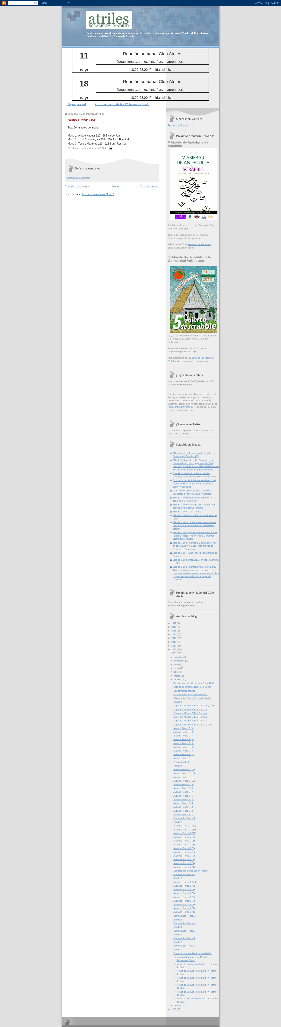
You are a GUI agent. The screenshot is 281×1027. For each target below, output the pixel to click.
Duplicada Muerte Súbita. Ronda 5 (190, 709)
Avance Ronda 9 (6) (183, 739)
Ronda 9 (177, 702)
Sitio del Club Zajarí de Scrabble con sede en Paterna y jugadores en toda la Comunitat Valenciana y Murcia (195, 535)
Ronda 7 (177, 822)
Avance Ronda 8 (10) (184, 781)
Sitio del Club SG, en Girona (187, 511)
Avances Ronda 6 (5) (184, 897)
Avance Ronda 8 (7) (183, 792)
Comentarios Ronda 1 (184, 945)
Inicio (115, 186)
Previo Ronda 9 (181, 762)
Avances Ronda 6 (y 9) (185, 882)
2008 (174, 1009)
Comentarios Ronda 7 (184, 818)
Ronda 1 (177, 949)
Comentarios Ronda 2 (184, 938)
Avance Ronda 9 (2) (183, 754)
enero (177, 1005)
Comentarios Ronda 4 (184, 923)
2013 (174, 638)
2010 (174, 649)
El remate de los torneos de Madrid (190, 694)
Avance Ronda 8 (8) (183, 788)
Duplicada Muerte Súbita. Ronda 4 (190, 713)
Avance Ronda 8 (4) (183, 803)
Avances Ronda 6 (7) (184, 889)
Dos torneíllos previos (184, 691)
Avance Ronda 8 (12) (184, 773)
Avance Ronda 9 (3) (183, 750)
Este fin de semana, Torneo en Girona (192, 687)
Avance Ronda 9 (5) (183, 743)
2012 (174, 642)
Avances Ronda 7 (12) (184, 825)
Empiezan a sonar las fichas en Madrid (192, 953)
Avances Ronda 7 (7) (184, 844)
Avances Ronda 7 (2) (184, 863)
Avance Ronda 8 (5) (183, 799)
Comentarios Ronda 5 (184, 916)
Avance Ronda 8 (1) (183, 814)
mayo (177, 668)
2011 (174, 645)
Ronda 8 (177, 765)
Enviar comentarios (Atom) (98, 194)
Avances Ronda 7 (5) (81, 120)
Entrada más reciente (77, 186)
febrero (178, 679)
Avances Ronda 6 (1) (184, 912)
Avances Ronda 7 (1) (184, 867)
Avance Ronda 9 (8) (183, 732)
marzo (177, 676)
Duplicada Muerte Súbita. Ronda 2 (190, 720)
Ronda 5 (177, 919)
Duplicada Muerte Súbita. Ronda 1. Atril (192, 724)
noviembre (179, 660)
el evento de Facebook (199, 244)
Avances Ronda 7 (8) (184, 840)
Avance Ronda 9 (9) (183, 728)
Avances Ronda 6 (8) (184, 886)
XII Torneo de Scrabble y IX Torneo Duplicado (122, 104)
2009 (174, 653)
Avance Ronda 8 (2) (183, 811)
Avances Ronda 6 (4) (184, 901)
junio (176, 664)
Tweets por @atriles (178, 125)
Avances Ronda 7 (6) (184, 848)
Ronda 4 (177, 927)
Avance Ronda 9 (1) (183, 758)
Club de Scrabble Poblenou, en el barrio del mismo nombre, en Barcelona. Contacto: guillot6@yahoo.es (194, 483)
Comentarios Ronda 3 (184, 931)
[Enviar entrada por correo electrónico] (110, 148)
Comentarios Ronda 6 (184, 874)
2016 (174, 627)
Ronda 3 (177, 934)
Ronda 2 (177, 942)
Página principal (76, 104)
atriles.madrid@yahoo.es (181, 407)
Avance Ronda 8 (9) (183, 784)
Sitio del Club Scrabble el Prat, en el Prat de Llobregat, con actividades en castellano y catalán (194, 525)
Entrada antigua (150, 186)
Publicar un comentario (78, 177)
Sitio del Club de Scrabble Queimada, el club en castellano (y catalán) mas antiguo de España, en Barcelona (195, 546)
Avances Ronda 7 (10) (184, 833)
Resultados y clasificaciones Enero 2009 (193, 683)
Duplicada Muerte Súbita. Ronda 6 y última (194, 705)
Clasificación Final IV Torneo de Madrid (192, 698)
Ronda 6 (177, 878)
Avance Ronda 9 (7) (183, 735)
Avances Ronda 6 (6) (184, 893)
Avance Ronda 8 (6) (183, 796)
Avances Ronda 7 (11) (184, 829)
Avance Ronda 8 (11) (184, 777)
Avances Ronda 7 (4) (184, 855)
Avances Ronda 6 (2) (184, 908)
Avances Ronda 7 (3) (184, 859)
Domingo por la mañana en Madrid (190, 870)
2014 (174, 634)
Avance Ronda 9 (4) (183, 747)
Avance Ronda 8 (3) (183, 807)
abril (176, 672)
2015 (174, 630)
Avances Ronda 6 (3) (184, 904)
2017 (174, 623)
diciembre (179, 657)
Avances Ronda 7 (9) (184, 837)
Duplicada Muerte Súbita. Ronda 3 (190, 717)
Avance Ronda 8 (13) (184, 769)
